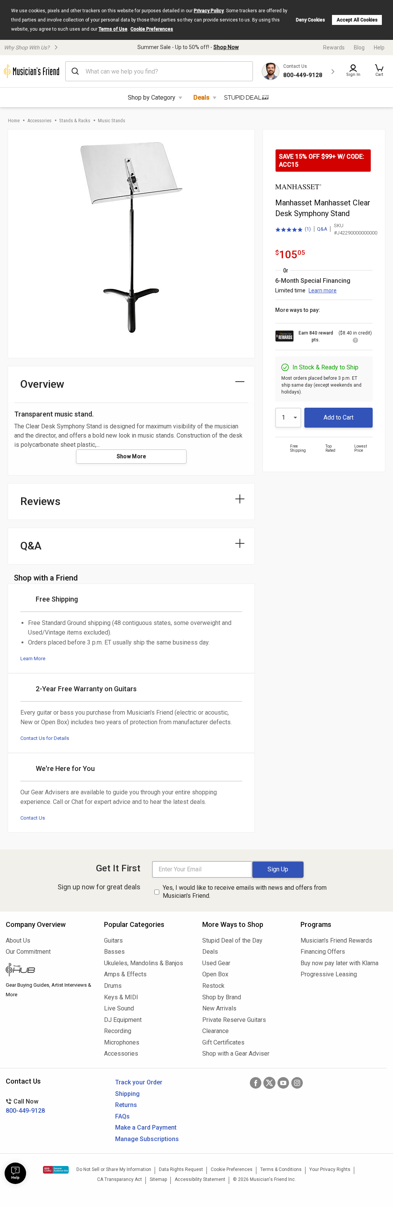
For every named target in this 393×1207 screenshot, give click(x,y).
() (293, 229)
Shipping (127, 1093)
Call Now (25, 1106)
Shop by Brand (221, 997)
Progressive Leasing (329, 974)
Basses (114, 951)
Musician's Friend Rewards (336, 940)
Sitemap (158, 1179)
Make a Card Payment (146, 1127)
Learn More (32, 658)
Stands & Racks (74, 120)
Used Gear (216, 963)
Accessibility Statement (200, 1179)
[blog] (49, 970)
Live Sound (119, 1008)
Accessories (39, 120)
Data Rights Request (181, 1169)
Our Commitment (28, 951)
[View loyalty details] (355, 341)
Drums (113, 985)
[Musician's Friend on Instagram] (297, 1083)
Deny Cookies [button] (310, 20)
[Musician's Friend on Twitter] (269, 1083)
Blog (359, 47)
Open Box (215, 974)
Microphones (121, 1042)
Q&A (322, 229)
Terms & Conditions (281, 1169)
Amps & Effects (125, 974)
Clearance (215, 1031)
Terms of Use (113, 29)
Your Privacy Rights (329, 1169)
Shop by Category (151, 97)
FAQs (122, 1116)
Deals (201, 97)
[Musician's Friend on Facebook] (256, 1083)
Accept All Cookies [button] (357, 20)
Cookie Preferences (151, 29)
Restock (213, 985)
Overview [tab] (42, 384)
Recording (117, 1031)
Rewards (334, 47)
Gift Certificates (223, 1042)
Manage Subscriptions (147, 1139)
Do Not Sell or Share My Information (113, 1169)
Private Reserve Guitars (234, 1019)
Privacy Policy (209, 10)
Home (14, 120)
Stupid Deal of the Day (232, 940)
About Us (18, 940)
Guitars (113, 940)
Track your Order (138, 1082)
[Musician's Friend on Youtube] (283, 1083)
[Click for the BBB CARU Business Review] (56, 1170)
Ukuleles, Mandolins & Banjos (143, 963)
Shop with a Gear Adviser (235, 1053)
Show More (131, 456)
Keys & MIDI (121, 997)
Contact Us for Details (44, 738)
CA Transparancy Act (119, 1179)
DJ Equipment (123, 1019)
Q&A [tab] (30, 546)
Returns (126, 1105)
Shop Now (226, 47)
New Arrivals (219, 1008)
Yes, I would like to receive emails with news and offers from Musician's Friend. (245, 891)
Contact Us (32, 818)
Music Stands (111, 120)
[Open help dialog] (15, 1173)
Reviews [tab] (40, 501)
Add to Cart (338, 417)
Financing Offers (323, 951)
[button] (379, 71)
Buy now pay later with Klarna (339, 963)
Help (379, 47)
